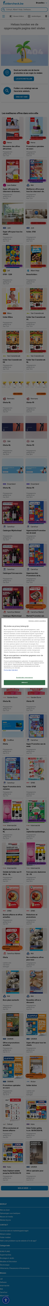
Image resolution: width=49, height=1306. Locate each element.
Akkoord (24, 682)
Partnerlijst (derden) (11, 670)
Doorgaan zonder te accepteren (37, 621)
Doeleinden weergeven (24, 677)
